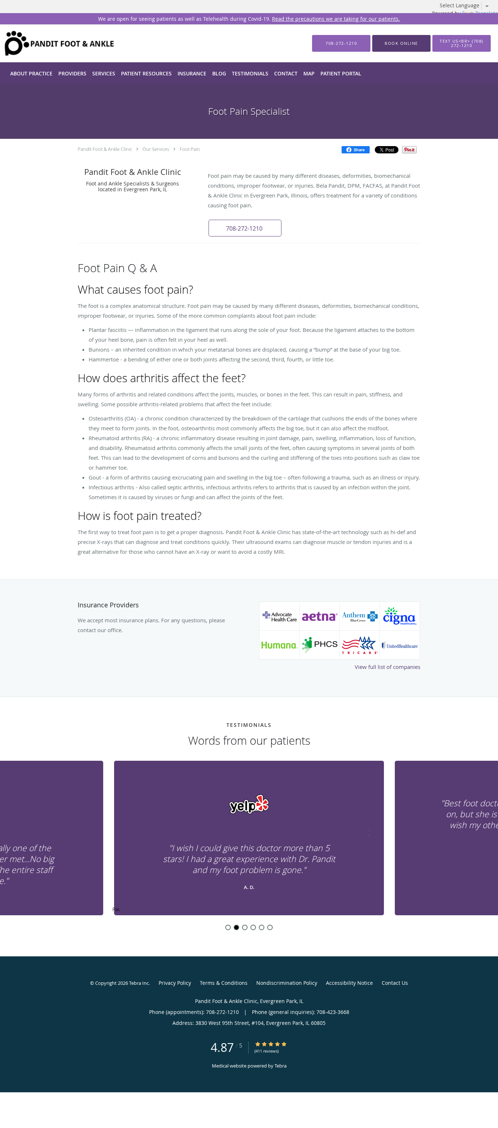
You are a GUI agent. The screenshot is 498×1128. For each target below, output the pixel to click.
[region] (249, 838)
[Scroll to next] (367, 832)
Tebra (281, 1065)
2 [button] (236, 927)
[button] (401, 43)
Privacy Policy (175, 982)
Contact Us (395, 982)
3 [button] (245, 927)
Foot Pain (190, 149)
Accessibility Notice (349, 982)
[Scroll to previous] (130, 832)
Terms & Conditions (224, 982)
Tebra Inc (139, 983)
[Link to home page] (48, 43)
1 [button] (228, 927)
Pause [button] (116, 910)
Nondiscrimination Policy (286, 982)
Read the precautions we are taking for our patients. (336, 18)
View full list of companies (387, 666)
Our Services (156, 149)
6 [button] (270, 927)
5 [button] (262, 927)
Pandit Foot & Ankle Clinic (105, 149)
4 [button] (253, 927)
